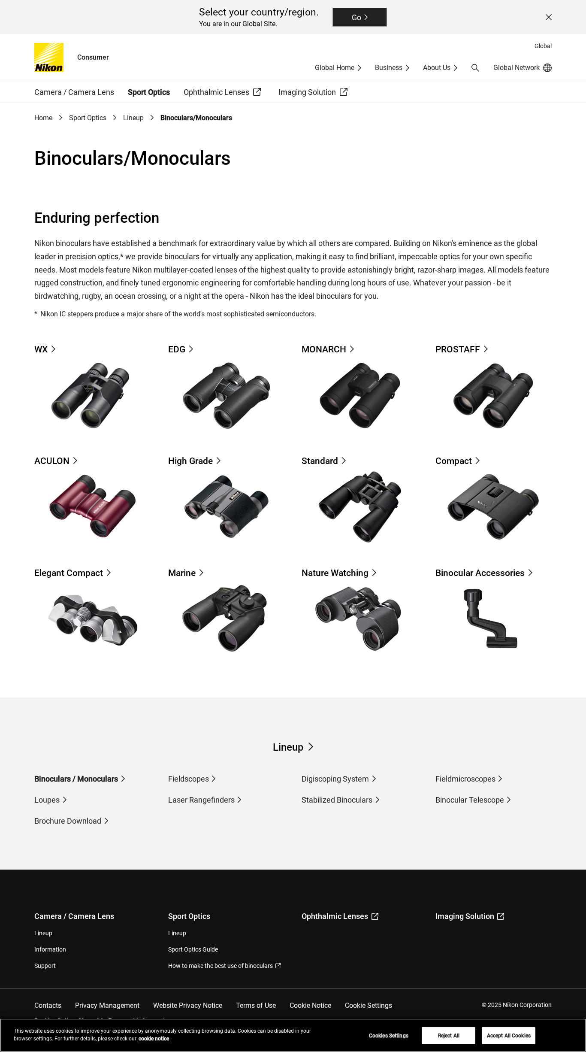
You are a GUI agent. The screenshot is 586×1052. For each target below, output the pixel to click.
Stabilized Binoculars (337, 799)
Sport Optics (87, 118)
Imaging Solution (464, 916)
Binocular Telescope (469, 799)
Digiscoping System (335, 778)
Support (45, 965)
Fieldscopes (188, 778)
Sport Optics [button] (149, 92)
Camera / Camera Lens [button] (74, 92)
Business (388, 68)
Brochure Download (67, 820)
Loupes (47, 799)
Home (43, 118)
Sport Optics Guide (193, 949)
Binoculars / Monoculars (76, 778)
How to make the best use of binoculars (220, 965)
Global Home (334, 68)
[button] (475, 68)
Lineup (133, 118)
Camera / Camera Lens (74, 916)
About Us (436, 68)
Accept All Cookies (509, 1036)
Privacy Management (107, 1005)
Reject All (448, 1036)
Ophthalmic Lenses (335, 916)
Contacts (47, 1005)
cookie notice (154, 1039)
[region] (293, 1035)
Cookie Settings (368, 1005)
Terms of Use (256, 1005)
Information (50, 949)
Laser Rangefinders (201, 799)
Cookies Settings (388, 1036)
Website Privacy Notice (187, 1005)
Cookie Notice (310, 1005)
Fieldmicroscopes (465, 778)
